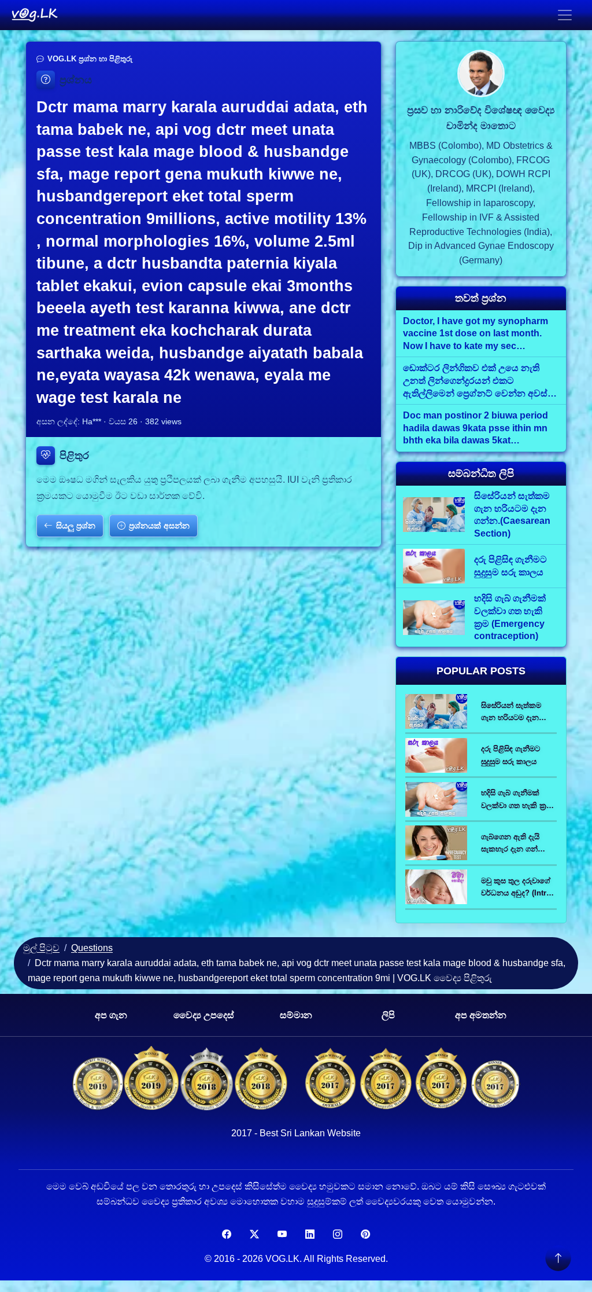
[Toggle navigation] (564, 15)
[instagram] (337, 1234)
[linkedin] (309, 1234)
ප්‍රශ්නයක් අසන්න (159, 525)
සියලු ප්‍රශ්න (75, 525)
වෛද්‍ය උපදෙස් (203, 1015)
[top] (558, 1258)
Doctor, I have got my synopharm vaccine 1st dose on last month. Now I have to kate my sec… (475, 333)
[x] (254, 1234)
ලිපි (388, 1015)
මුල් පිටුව (41, 948)
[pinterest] (365, 1234)
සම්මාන (296, 1015)
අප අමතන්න (480, 1015)
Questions (92, 948)
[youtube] (282, 1234)
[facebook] (226, 1234)
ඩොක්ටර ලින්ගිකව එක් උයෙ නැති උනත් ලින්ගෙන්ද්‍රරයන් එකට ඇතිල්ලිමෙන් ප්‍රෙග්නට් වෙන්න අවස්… (480, 380)
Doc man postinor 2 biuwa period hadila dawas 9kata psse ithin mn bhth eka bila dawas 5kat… (475, 427)
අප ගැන (111, 1015)
